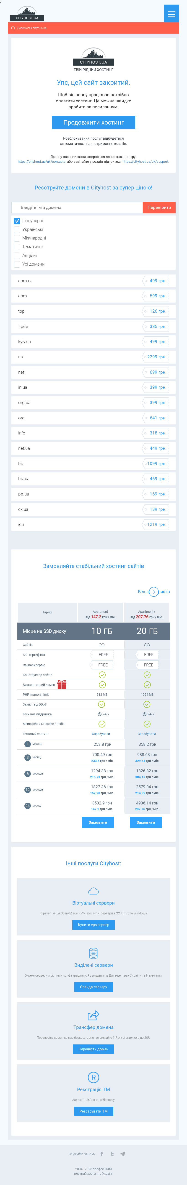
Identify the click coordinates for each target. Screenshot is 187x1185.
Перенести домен (93, 1049)
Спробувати (101, 734)
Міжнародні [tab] (34, 238)
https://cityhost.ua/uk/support (145, 162)
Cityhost (101, 187)
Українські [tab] (32, 229)
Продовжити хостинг (93, 122)
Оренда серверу (93, 987)
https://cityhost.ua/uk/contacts (41, 162)
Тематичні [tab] (32, 246)
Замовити (98, 822)
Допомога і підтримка (32, 28)
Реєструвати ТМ (94, 1111)
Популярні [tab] (32, 220)
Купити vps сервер (93, 925)
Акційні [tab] (29, 255)
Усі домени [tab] (33, 264)
